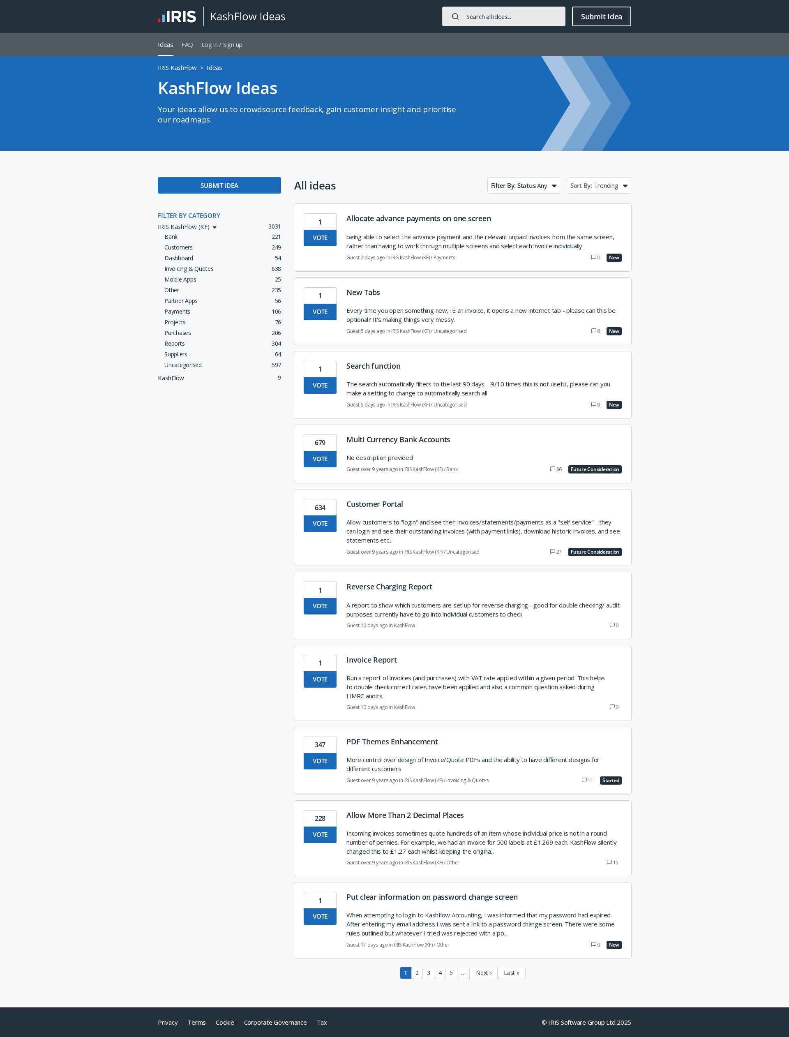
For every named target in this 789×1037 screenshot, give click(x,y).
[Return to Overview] (221, 16)
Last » (511, 973)
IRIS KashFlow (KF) (410, 257)
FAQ (187, 44)
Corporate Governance (275, 1022)
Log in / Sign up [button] (221, 44)
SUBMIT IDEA (219, 185)
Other (452, 862)
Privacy (168, 1022)
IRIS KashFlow (177, 67)
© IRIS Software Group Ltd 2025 (587, 1022)
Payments (444, 257)
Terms (196, 1022)
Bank (451, 469)
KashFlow (404, 625)
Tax (322, 1022)
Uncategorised (450, 331)
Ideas (165, 44)
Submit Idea (601, 16)
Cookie (225, 1022)
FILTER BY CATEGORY (189, 215)
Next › (483, 973)
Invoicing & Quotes (467, 780)
